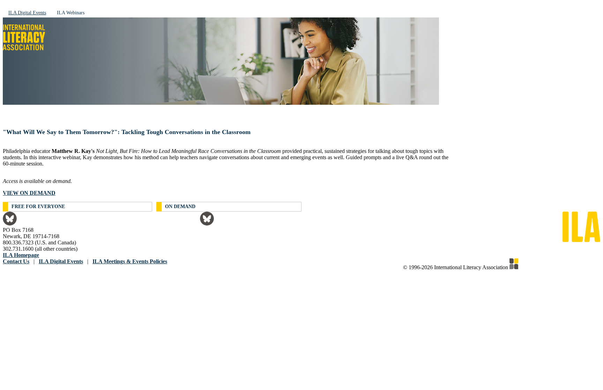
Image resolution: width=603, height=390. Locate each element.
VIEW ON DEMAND (29, 193)
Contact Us (16, 261)
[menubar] (301, 12)
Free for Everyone (38, 206)
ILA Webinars (70, 12)
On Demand (180, 206)
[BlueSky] (10, 224)
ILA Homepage (21, 255)
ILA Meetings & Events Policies (129, 261)
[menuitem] (27, 12)
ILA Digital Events (27, 12)
